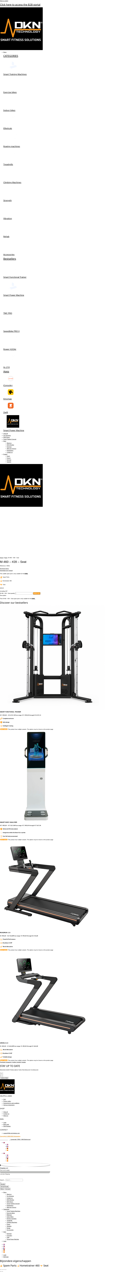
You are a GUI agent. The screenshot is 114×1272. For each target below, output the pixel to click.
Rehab (6, 236)
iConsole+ (8, 385)
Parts (5, 557)
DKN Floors (10, 1201)
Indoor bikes (9, 110)
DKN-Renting (10, 1200)
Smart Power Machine (13, 295)
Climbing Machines (12, 182)
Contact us (10, 1198)
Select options (4, 729)
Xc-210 (6, 367)
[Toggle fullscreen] (2, 1269)
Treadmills (8, 164)
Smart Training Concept (13, 1203)
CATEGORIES (10, 56)
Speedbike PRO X (11, 331)
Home (1, 557)
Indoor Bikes (10, 1217)
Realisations (10, 1205)
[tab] (2, 1189)
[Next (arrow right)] (2, 1271)
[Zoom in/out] (0, 1269)
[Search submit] (0, 1182)
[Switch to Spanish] (7, 1150)
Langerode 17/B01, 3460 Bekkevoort (20, 1139)
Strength (7, 200)
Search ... (2, 1180)
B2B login (6, 1257)
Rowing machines (11, 146)
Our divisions (10, 1196)
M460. (26, 573)
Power (8, 1224)
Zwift (5, 412)
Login (4, 1241)
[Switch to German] (7, 1148)
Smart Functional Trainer (14, 277)
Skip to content (4, 1)
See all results (4, 1186)
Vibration (7, 218)
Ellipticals (7, 128)
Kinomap (7, 398)
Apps (6, 371)
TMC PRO (7, 313)
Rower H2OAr (9, 349)
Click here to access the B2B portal (20, 4)
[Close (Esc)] (5, 1269)
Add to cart (37, 593)
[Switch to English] (4, 1246)
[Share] (4, 1269)
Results (3, 1184)
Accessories (9, 254)
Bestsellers (9, 258)
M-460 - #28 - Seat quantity (7, 593)
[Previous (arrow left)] (0, 1271)
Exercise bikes (10, 92)
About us (9, 1194)
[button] (6, 570)
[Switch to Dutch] (7, 1144)
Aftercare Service (11, 1207)
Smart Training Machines (15, 74)
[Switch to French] (7, 1146)
